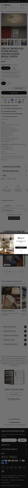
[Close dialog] (27, 234)
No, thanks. (21, 250)
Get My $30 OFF (21, 247)
